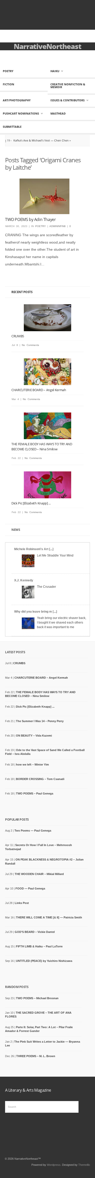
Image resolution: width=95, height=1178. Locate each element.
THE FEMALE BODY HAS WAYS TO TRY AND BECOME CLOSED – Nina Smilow (41, 446)
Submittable (12, 127)
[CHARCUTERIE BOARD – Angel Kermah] (47, 371)
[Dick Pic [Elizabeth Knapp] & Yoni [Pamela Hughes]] (47, 484)
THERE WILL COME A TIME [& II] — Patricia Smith (49, 917)
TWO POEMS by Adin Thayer (30, 219)
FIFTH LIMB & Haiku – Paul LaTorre (39, 946)
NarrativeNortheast (47, 46)
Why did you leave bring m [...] (35, 611)
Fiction (8, 84)
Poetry (8, 71)
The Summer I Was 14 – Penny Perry (40, 721)
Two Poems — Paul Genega (32, 830)
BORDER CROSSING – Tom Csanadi (40, 779)
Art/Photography (17, 100)
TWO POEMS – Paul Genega (34, 793)
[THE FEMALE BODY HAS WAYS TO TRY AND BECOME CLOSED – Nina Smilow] (47, 425)
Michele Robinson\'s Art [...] (33, 549)
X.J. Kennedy (23, 580)
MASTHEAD (58, 113)
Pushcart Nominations (21, 113)
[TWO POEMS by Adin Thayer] (44, 196)
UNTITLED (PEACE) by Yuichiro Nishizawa (44, 960)
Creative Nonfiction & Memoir (67, 85)
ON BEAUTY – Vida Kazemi (34, 735)
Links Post (22, 902)
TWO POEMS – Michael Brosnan (37, 998)
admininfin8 (57, 226)
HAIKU (54, 71)
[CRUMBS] (47, 317)
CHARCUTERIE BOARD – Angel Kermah (38, 390)
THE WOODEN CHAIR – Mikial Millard (39, 873)
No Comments (30, 345)
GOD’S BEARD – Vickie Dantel (35, 931)
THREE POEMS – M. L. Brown (35, 1056)
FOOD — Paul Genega (30, 888)
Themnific (84, 1164)
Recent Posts (21, 292)
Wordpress (54, 1164)
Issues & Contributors (67, 100)
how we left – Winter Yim (32, 764)
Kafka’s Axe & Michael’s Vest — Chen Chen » (31, 140)
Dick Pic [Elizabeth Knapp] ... (30, 503)
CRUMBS (17, 336)
